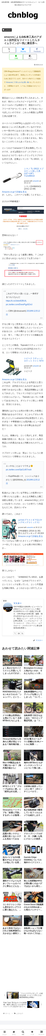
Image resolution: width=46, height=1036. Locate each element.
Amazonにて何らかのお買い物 (17, 82)
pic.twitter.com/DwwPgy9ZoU (19, 304)
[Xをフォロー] (15, 633)
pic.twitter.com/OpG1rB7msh (19, 470)
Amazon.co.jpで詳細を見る (14, 192)
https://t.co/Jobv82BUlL (16, 301)
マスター (17, 603)
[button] (30, 57)
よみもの (8, 30)
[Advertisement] (23, 963)
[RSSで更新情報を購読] (22, 633)
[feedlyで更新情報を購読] (18, 633)
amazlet (36, 181)
